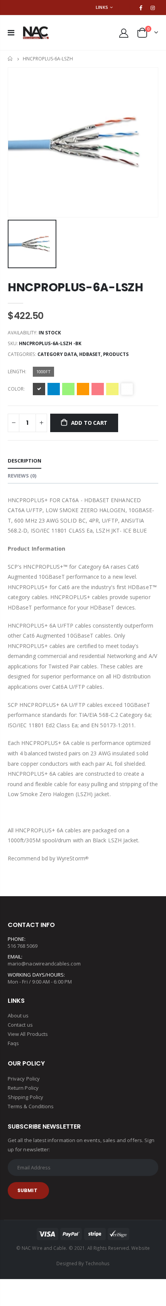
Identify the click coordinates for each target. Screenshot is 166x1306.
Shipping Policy (25, 1097)
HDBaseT (90, 354)
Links (102, 7)
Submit (27, 1190)
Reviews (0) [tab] (22, 475)
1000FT (43, 371)
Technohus (97, 1263)
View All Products (28, 1033)
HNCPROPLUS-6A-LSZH (75, 287)
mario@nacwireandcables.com (44, 963)
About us (18, 1015)
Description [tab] (24, 460)
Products (116, 354)
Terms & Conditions (31, 1106)
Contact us (20, 1024)
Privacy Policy (24, 1078)
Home (11, 58)
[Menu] (11, 32)
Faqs (13, 1043)
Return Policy (23, 1087)
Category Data (57, 354)
